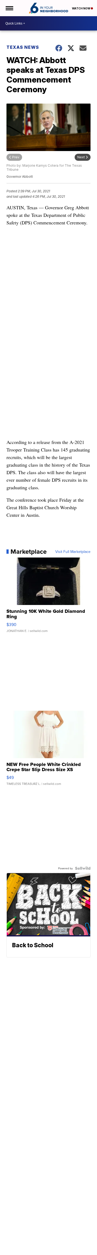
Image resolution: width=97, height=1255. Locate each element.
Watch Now (81, 8)
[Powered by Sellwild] (83, 868)
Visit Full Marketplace (73, 551)
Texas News (22, 47)
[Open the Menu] (9, 8)
